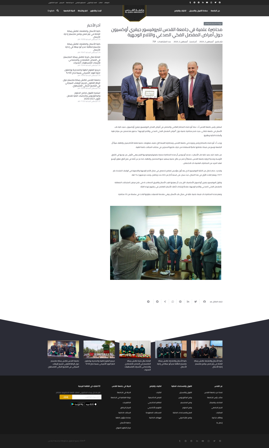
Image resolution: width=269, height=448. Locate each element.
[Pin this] (180, 301)
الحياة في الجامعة (124, 392)
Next (106, 242)
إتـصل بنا (219, 422)
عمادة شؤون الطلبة (123, 417)
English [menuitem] (51, 11)
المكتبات (219, 412)
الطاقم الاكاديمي (154, 402)
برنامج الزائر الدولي (185, 417)
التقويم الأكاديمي (154, 407)
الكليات (158, 392)
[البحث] (57, 11)
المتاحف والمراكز (216, 402)
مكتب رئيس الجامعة (214, 397)
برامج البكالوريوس (185, 397)
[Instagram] (211, 2)
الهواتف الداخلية (155, 417)
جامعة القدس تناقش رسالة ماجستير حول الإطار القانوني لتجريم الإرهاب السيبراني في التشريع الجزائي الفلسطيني (81, 83)
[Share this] (203, 301)
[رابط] (134, 12)
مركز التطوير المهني (123, 427)
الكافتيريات (127, 402)
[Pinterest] (194, 2)
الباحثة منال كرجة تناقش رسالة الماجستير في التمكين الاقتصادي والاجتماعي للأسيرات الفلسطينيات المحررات (81, 60)
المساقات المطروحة (153, 412)
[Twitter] (215, 2)
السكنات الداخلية (124, 412)
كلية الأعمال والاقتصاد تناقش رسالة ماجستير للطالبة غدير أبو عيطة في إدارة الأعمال (82, 47)
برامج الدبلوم (187, 407)
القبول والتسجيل (185, 392)
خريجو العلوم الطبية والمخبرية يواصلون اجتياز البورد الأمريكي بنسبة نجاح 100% (82, 71)
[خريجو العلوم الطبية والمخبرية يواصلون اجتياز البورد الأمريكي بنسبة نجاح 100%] (99, 341)
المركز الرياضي (125, 407)
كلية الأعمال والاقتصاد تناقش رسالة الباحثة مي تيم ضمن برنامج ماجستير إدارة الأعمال (82, 34)
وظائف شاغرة (217, 417)
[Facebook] (219, 2)
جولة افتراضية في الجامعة (121, 397)
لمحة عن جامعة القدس (213, 392)
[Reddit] (198, 2)
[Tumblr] (190, 2)
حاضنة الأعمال (125, 422)
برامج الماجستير (186, 402)
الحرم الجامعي (216, 407)
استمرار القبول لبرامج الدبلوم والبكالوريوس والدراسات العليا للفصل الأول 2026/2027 (83, 96)
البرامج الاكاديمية (154, 397)
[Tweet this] (196, 301)
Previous (225, 242)
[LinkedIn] (203, 2)
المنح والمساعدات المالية (182, 412)
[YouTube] (207, 2)
